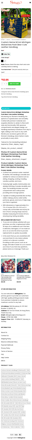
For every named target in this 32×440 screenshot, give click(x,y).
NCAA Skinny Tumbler (7, 397)
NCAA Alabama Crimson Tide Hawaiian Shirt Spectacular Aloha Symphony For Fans (8, 278)
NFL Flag (21, 406)
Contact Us (5, 335)
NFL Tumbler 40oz (6, 415)
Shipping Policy (6, 339)
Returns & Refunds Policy (9, 342)
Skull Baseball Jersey (17, 424)
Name (9, 92)
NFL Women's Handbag (19, 415)
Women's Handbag (6, 94)
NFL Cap (15, 406)
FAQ (2, 354)
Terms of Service (6, 351)
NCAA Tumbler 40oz (7, 400)
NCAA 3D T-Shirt (16, 385)
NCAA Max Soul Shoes (7, 394)
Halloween (4, 376)
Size (2, 50)
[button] (2, 3)
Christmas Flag (26, 373)
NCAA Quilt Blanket (20, 394)
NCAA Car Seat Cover (7, 391)
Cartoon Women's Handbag (9, 370)
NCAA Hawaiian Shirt (20, 391)
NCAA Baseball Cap (7, 388)
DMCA (3, 361)
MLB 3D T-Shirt (19, 379)
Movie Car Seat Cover (19, 382)
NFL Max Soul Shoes (18, 409)
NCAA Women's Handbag (19, 39)
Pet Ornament (19, 421)
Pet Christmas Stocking (8, 421)
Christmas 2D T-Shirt (23, 370)
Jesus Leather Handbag (8, 379)
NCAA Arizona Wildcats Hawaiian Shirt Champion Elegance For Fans (24, 277)
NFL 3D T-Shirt (14, 403)
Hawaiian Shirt (12, 376)
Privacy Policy (5, 348)
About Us (4, 332)
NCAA (8, 39)
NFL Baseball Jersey (7, 406)
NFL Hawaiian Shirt (6, 409)
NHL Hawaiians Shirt (16, 418)
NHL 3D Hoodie (5, 418)
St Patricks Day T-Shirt (7, 427)
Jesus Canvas (21, 376)
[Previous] (1, 271)
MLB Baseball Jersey (7, 382)
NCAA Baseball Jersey (19, 388)
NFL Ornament (5, 412)
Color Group (5, 57)
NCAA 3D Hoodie (6, 385)
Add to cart (14, 84)
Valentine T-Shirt (19, 427)
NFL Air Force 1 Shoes (24, 403)
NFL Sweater (14, 412)
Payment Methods (7, 345)
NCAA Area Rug (26, 385)
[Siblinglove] (16, 2)
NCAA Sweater (18, 397)
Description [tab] (5, 108)
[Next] (31, 271)
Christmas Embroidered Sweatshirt (11, 373)
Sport (3, 39)
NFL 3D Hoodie (5, 403)
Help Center (5, 357)
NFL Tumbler (22, 412)
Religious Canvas (6, 424)
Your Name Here (6, 69)
